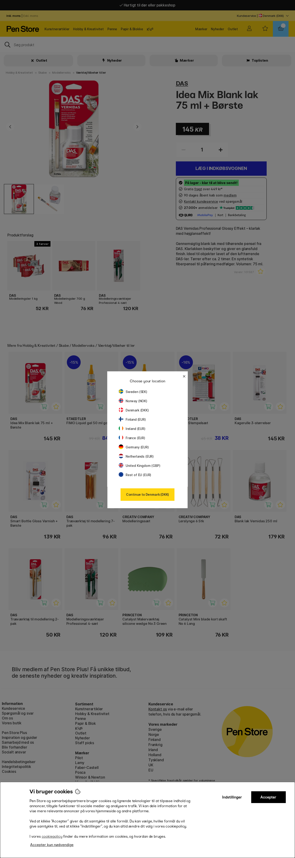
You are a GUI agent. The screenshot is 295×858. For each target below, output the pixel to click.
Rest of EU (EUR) (138, 475)
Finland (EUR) (136, 419)
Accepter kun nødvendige (52, 845)
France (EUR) (135, 438)
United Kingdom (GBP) (143, 466)
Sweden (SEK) (136, 392)
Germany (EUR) (137, 447)
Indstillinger (232, 797)
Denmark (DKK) (137, 410)
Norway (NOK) (136, 401)
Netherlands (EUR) (140, 456)
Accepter (268, 797)
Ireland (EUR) (135, 429)
